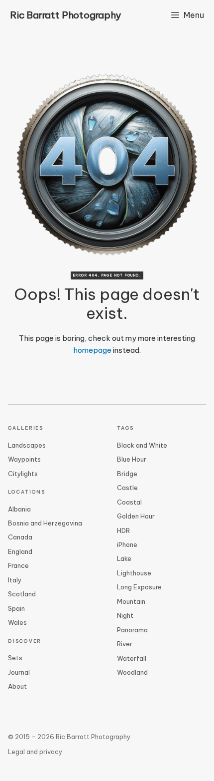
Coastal (129, 502)
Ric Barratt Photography (65, 15)
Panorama (132, 630)
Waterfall (131, 658)
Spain (16, 608)
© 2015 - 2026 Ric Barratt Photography (69, 737)
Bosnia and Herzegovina (45, 523)
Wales (17, 622)
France (18, 565)
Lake (124, 558)
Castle (127, 488)
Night (125, 615)
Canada (20, 537)
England (20, 551)
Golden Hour (136, 516)
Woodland (132, 672)
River (124, 644)
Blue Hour (131, 459)
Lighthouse (134, 573)
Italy (14, 580)
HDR (123, 530)
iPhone (127, 544)
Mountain (131, 601)
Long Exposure (139, 587)
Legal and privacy (35, 752)
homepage (92, 350)
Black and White (142, 445)
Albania (19, 509)
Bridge (127, 474)
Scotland (22, 594)
